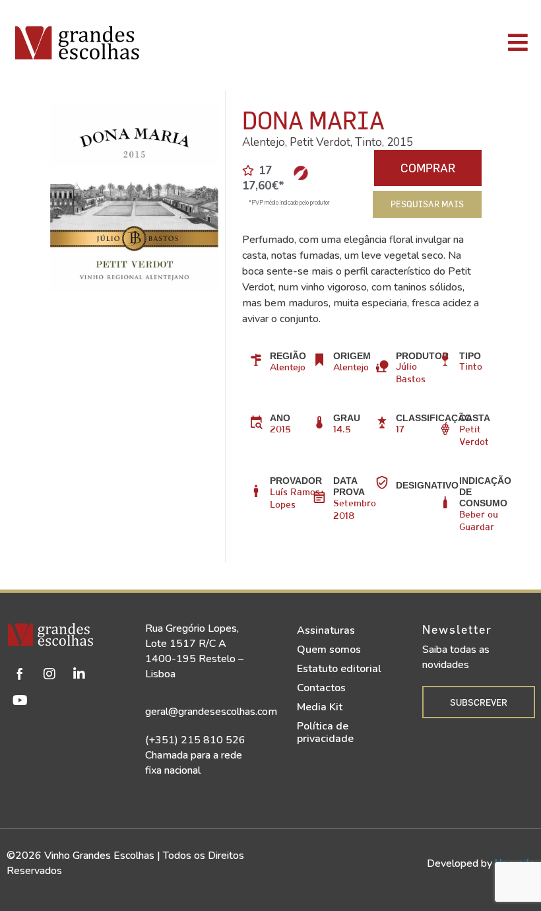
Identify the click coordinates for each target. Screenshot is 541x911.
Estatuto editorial (339, 668)
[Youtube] (20, 700)
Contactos (321, 688)
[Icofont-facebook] (20, 674)
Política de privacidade (325, 732)
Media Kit (319, 707)
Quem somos (329, 649)
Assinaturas (326, 630)
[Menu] (383, 42)
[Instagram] (49, 674)
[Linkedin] (79, 674)
